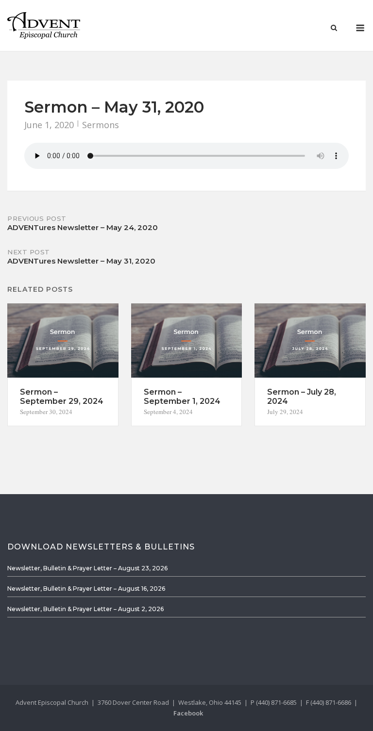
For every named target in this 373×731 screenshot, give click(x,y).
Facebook (188, 713)
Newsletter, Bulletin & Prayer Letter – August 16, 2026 (86, 588)
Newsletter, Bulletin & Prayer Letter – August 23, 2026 (87, 568)
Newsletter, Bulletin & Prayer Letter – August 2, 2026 (85, 609)
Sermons (100, 125)
